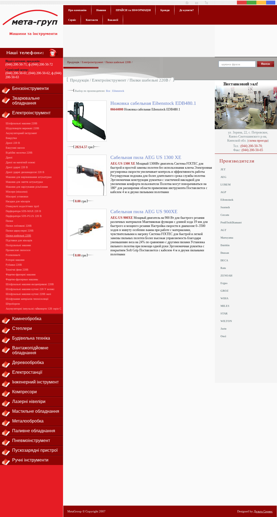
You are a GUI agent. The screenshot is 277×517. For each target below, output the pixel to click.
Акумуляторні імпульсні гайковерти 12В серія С (33, 308)
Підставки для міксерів (19, 240)
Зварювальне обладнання (26, 100)
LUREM (225, 184)
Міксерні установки (17, 196)
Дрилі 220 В (13, 142)
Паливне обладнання (33, 430)
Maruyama (226, 237)
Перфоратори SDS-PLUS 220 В (24, 215)
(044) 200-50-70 (251, 146)
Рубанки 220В (14, 264)
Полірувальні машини (18, 245)
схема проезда (258, 140)
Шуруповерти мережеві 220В (22, 128)
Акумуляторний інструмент (21, 133)
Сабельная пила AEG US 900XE (143, 211)
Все (108, 90)
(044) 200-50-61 (16, 73)
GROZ (224, 290)
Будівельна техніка (31, 338)
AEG (223, 176)
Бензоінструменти (30, 88)
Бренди (165, 10)
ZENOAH (226, 275)
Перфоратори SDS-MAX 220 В (23, 211)
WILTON (226, 321)
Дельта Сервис (263, 511)
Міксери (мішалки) (16, 191)
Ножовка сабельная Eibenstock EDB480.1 (153, 103)
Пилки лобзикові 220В (19, 225)
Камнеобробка (26, 318)
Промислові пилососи (18, 250)
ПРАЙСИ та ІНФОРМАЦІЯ (133, 10)
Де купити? (186, 10)
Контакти (92, 19)
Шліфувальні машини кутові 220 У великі (30, 289)
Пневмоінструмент (31, 440)
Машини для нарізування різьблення (27, 186)
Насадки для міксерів (18, 201)
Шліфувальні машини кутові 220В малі (28, 293)
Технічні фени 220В (17, 269)
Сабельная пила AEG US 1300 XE (145, 157)
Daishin (225, 245)
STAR (223, 313)
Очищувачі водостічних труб (22, 206)
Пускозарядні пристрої (35, 450)
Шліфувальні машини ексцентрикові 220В (30, 284)
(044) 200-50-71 (16, 64)
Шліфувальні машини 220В (21, 123)
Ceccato (224, 214)
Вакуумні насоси (15, 147)
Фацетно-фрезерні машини (20, 274)
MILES (224, 305)
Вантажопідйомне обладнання (30, 350)
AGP (223, 192)
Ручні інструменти (30, 460)
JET (223, 169)
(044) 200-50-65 (252, 150)
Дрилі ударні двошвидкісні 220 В (25, 172)
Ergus (223, 283)
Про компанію (77, 10)
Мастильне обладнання (35, 411)
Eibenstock (118, 90)
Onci (223, 336)
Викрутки (11, 137)
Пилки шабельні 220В (18, 235)
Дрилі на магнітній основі (20, 162)
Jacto (223, 328)
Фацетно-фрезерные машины (22, 279)
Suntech (225, 207)
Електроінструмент (31, 112)
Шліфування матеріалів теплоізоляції (27, 298)
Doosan (224, 252)
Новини (101, 10)
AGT (223, 230)
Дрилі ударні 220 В (17, 167)
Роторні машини (15, 259)
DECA (224, 260)
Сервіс (72, 19)
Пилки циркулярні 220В (20, 230)
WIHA (224, 298)
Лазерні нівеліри (28, 401)
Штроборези (13, 303)
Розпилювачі (13, 254)
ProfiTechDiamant (231, 222)
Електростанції (27, 372)
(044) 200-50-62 (39, 73)
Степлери (22, 328)
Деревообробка (28, 362)
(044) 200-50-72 (42, 64)
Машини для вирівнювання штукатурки (28, 176)
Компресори (24, 391)
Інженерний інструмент (35, 382)
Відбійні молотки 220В (19, 152)
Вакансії (113, 19)
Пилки (9, 220)
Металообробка (28, 421)
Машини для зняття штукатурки (24, 181)
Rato (223, 267)
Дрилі (9, 157)
